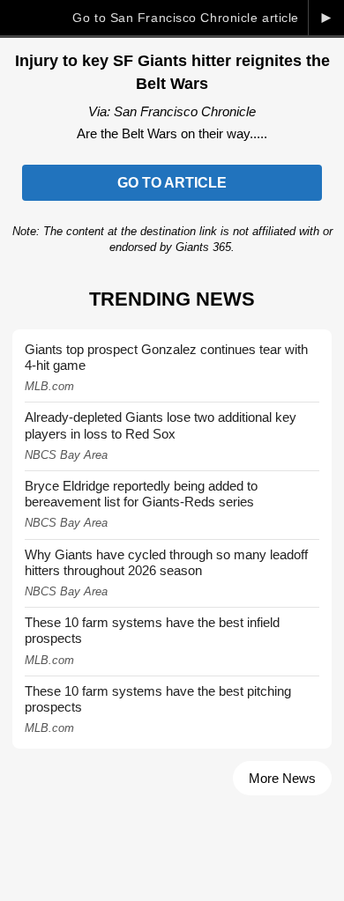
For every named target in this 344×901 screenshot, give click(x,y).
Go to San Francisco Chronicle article (185, 18)
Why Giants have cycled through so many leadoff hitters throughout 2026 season (166, 562)
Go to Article (172, 182)
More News (282, 778)
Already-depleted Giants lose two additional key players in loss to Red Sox (160, 425)
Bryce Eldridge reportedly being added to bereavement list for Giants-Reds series (141, 493)
